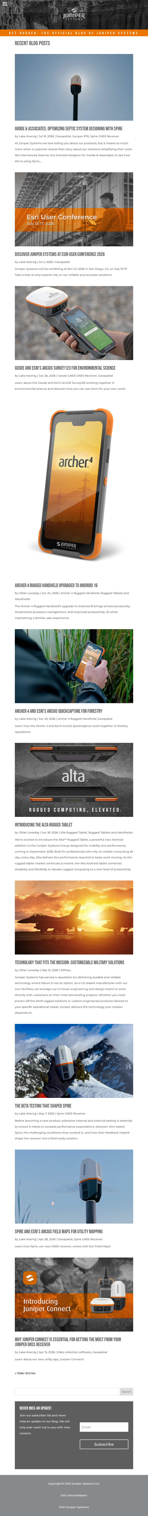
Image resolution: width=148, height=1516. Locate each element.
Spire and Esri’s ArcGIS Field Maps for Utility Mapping (59, 1232)
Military (66, 970)
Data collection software (74, 1352)
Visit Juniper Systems (74, 1507)
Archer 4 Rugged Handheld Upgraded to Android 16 (56, 586)
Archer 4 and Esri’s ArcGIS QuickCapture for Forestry (58, 711)
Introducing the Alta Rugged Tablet (43, 825)
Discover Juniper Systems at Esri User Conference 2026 (60, 255)
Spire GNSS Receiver (104, 136)
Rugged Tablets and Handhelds (110, 832)
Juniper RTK (80, 136)
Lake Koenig (27, 136)
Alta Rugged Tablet (73, 832)
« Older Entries (25, 1373)
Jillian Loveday (29, 593)
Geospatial (63, 136)
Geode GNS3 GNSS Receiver (77, 375)
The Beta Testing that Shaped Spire (43, 1106)
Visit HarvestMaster (74, 1495)
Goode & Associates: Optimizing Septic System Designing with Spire (68, 129)
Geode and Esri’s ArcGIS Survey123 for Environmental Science (65, 368)
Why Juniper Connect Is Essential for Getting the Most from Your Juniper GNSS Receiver (68, 1342)
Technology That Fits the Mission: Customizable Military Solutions (69, 963)
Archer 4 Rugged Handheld (80, 593)
